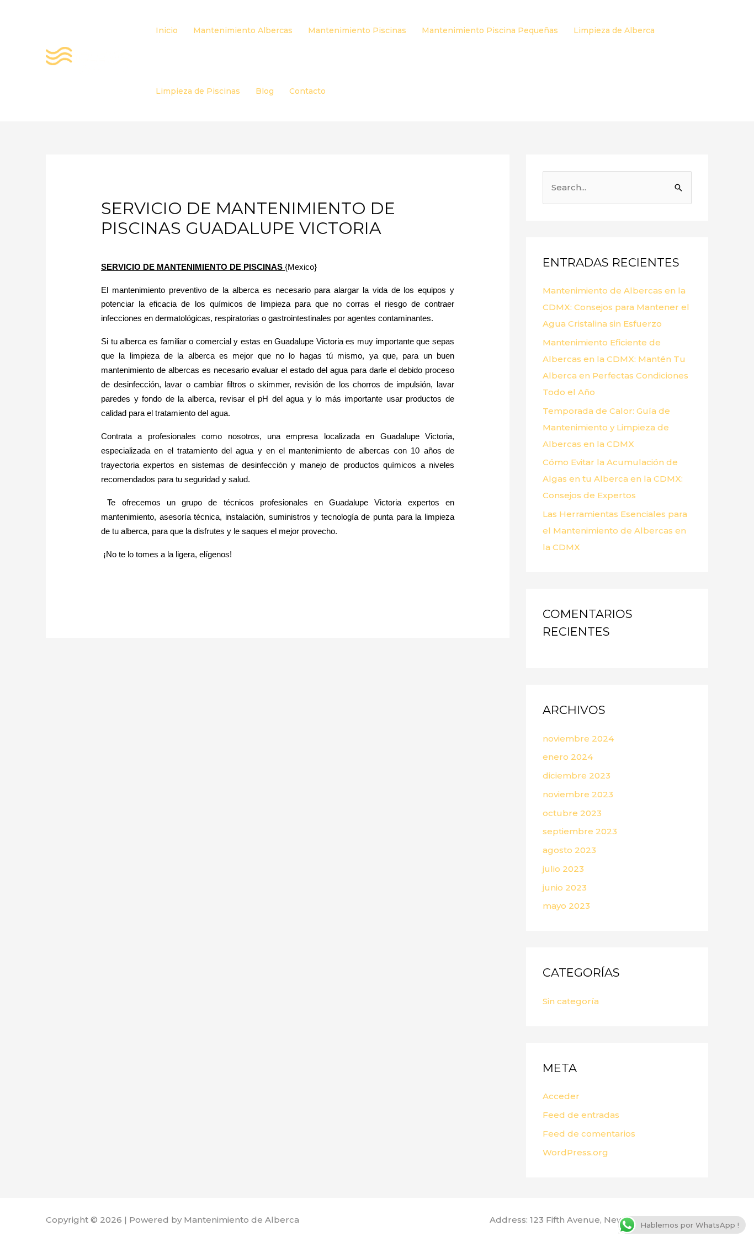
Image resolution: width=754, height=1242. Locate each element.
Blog (265, 91)
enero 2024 (568, 756)
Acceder (561, 1096)
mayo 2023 (566, 905)
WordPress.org (575, 1152)
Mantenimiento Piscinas (357, 30)
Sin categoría (571, 1001)
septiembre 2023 (580, 831)
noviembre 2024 (578, 738)
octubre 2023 (572, 813)
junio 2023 (565, 887)
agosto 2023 (569, 850)
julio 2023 (563, 868)
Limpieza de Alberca (614, 30)
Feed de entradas (581, 1115)
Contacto (307, 91)
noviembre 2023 (578, 794)
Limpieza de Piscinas (198, 91)
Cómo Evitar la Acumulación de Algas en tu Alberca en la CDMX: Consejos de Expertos (613, 478)
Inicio (167, 30)
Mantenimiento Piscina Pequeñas (490, 30)
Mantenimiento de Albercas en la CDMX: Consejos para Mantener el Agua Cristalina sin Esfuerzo (616, 307)
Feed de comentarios (589, 1133)
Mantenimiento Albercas (243, 30)
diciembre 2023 (576, 775)
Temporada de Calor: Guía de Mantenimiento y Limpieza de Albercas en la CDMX (606, 427)
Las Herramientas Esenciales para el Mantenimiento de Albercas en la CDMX (615, 530)
